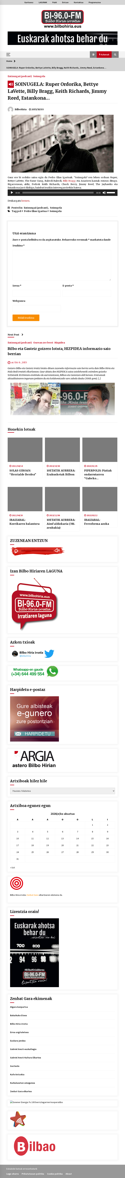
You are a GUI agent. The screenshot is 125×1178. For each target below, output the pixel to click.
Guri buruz (28, 2)
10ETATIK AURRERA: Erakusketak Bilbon (61, 472)
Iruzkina (19, 245)
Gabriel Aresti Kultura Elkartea (25, 1057)
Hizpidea (59, 342)
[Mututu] (104, 192)
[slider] (111, 192)
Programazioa (95, 2)
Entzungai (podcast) (20, 76)
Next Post (13, 334)
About (69, 1173)
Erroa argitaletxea (19, 1032)
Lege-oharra (12, 1173)
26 (47, 852)
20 (62, 845)
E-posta (68, 285)
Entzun (65, 2)
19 (47, 845)
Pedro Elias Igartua (35, 211)
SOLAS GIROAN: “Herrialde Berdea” (22, 472)
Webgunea (19, 300)
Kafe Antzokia (17, 1074)
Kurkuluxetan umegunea (22, 1082)
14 (77, 838)
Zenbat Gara (32, 894)
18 (32, 845)
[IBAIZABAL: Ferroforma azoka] (99, 499)
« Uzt (12, 867)
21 (77, 845)
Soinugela (39, 76)
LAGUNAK (43, 2)
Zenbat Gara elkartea (21, 1091)
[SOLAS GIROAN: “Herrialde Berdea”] (25, 450)
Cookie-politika (55, 1173)
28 (77, 852)
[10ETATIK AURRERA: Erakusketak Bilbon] (62, 450)
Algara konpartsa (19, 1006)
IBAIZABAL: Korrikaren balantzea (24, 521)
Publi (54, 2)
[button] (93, 54)
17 (17, 845)
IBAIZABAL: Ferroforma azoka (96, 521)
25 (32, 852)
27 (62, 852)
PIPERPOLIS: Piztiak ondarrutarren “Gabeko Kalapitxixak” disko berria (98, 474)
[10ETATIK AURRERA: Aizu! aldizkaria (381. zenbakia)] (62, 499)
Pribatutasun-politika (33, 1173)
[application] (63, 192)
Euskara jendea (18, 1040)
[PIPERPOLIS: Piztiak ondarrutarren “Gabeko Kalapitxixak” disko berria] (99, 450)
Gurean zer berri (43, 342)
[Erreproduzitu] (12, 192)
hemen (25, 200)
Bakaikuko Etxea (18, 1015)
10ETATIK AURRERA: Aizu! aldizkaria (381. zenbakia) (61, 523)
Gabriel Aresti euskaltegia (23, 1049)
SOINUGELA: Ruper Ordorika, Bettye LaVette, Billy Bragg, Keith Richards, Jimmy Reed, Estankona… (57, 91)
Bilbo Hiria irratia (19, 1023)
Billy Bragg (69, 180)
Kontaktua (78, 2)
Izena (17, 285)
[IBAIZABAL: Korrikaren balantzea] (25, 499)
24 (17, 852)
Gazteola (14, 1066)
